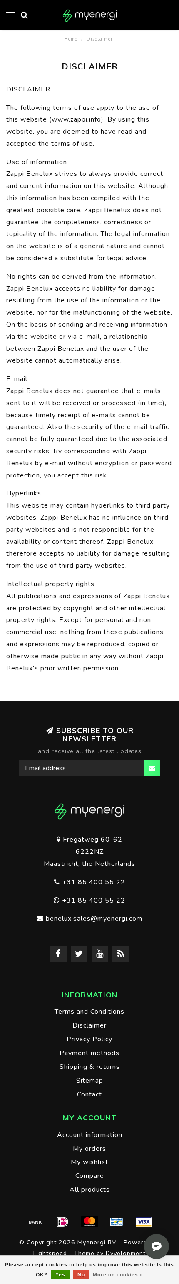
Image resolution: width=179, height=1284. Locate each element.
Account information (89, 1134)
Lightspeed (50, 1253)
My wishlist (89, 1162)
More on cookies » (118, 1275)
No (81, 1275)
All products (90, 1189)
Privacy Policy (89, 1039)
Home (70, 39)
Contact (89, 1094)
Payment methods (89, 1053)
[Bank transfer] (35, 1221)
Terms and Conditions (89, 1011)
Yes (60, 1275)
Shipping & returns (90, 1066)
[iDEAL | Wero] (62, 1221)
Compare (89, 1175)
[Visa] (143, 1221)
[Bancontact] (116, 1221)
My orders (89, 1148)
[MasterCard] (89, 1221)
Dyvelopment (126, 1253)
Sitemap (89, 1080)
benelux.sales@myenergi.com (94, 918)
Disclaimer (89, 1025)
